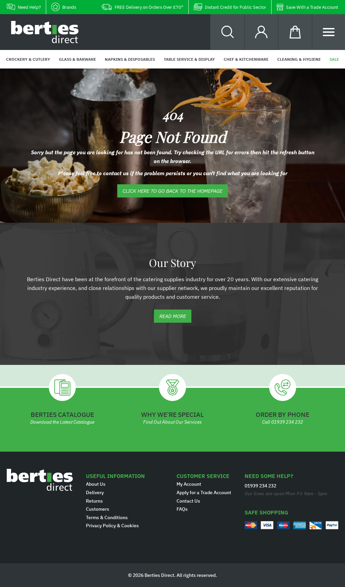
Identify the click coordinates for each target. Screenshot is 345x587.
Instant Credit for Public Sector (235, 7)
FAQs (182, 509)
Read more (172, 316)
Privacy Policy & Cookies (112, 526)
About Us (95, 484)
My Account (189, 484)
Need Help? (29, 7)
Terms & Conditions (107, 517)
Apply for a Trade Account (204, 492)
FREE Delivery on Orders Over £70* (149, 7)
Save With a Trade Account (312, 7)
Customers (97, 509)
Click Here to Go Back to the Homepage (172, 191)
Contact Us (188, 501)
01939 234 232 (287, 422)
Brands (69, 7)
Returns (94, 501)
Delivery (95, 492)
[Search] (227, 32)
